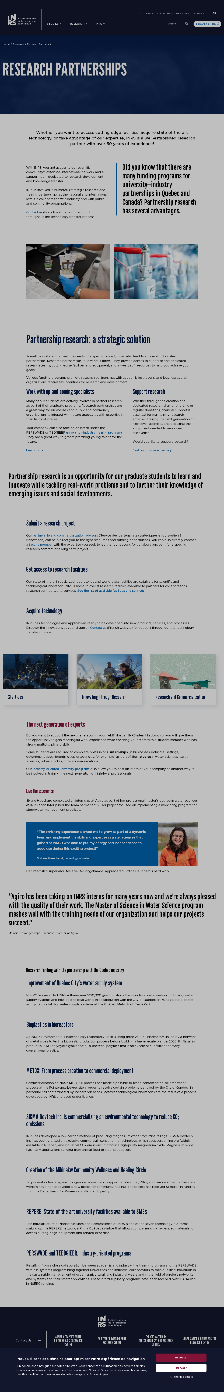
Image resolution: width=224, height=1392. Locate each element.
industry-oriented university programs (61, 769)
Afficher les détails (181, 1377)
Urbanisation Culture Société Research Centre (199, 1341)
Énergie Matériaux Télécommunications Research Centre (156, 1341)
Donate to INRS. (206, 24)
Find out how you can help (152, 450)
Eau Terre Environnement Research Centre (112, 1341)
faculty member (41, 544)
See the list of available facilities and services (111, 590)
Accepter (181, 1357)
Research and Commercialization (180, 696)
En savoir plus (99, 1374)
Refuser (181, 1368)
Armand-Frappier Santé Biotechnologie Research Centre (68, 1341)
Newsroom (182, 13)
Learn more (35, 450)
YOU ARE (145, 13)
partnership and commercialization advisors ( (66, 535)
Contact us (34, 212)
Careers (197, 13)
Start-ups (15, 696)
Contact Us (163, 13)
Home (6, 44)
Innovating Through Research (104, 696)
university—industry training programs (94, 432)
